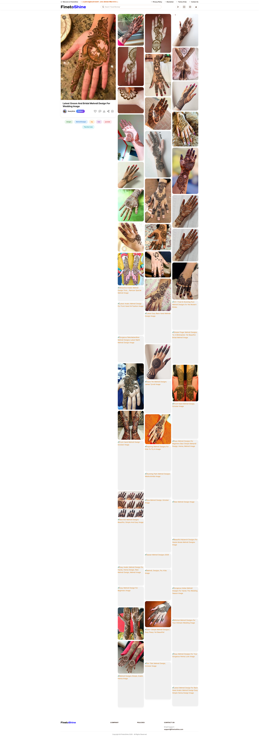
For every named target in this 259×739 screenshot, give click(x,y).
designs (68, 122)
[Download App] (178, 7)
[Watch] (184, 7)
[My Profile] (196, 7)
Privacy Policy (157, 2)
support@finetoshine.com (173, 729)
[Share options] (141, 16)
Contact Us (194, 2)
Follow (80, 111)
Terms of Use (182, 2)
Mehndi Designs (81, 122)
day (92, 122)
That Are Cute (88, 127)
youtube (107, 122)
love (99, 122)
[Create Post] (190, 7)
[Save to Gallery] (141, 19)
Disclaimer (170, 2)
